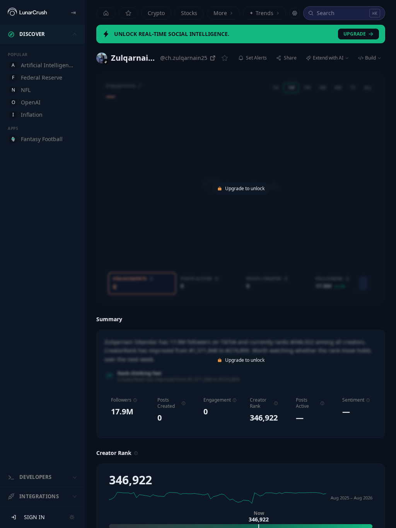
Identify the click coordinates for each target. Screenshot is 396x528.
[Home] (106, 13)
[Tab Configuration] (294, 13)
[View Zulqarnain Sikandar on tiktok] (101, 58)
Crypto (156, 13)
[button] (135, 400)
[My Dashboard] (128, 13)
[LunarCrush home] (27, 12)
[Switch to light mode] (72, 517)
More (220, 13)
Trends (261, 13)
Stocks (189, 13)
